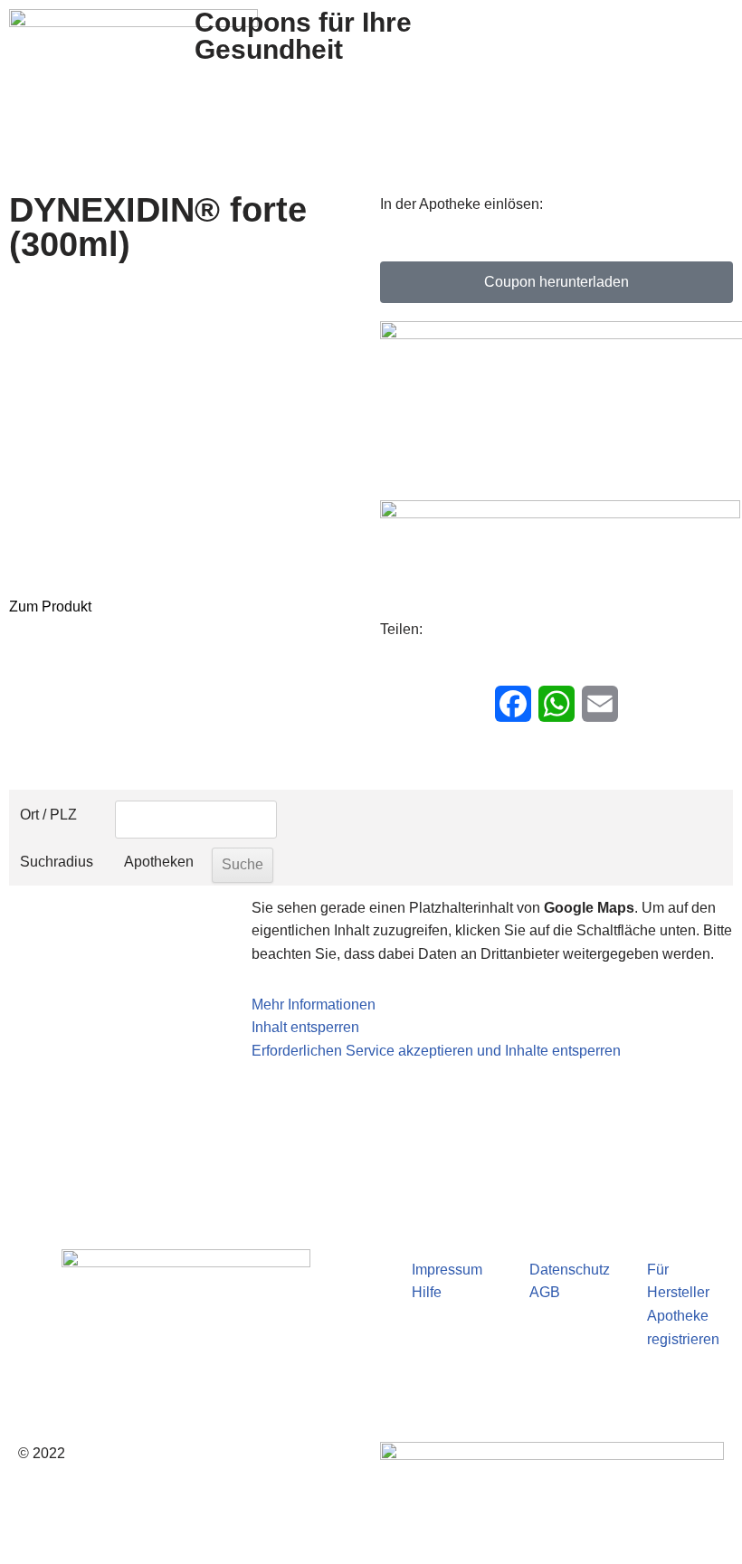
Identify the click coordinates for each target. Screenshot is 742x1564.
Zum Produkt (50, 606)
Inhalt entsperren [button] (305, 1027)
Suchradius (56, 861)
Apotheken (159, 861)
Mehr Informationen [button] (314, 1004)
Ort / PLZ (48, 814)
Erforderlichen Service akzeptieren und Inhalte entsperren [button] (436, 1050)
